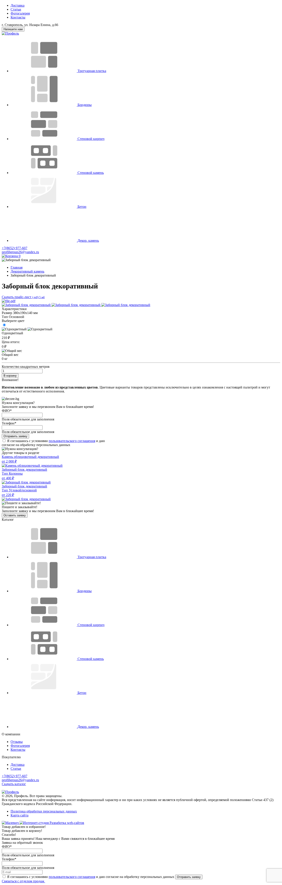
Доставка (17, 5)
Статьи (16, 9)
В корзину (10, 375)
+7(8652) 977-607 (14, 248)
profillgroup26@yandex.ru (20, 252)
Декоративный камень (27, 271)
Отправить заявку (15, 436)
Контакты (18, 17)
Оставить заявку (15, 515)
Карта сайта (19, 815)
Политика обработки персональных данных (44, 811)
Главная (16, 267)
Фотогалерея (20, 13)
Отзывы (17, 742)
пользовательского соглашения (72, 441)
